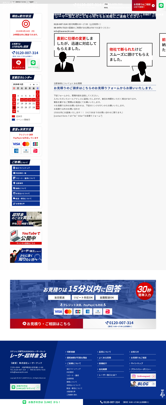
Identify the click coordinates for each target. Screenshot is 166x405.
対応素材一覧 (21, 173)
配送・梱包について (24, 198)
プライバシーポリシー (141, 369)
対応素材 (70, 372)
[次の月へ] (37, 84)
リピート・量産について (25, 178)
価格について (21, 188)
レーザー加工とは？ (108, 375)
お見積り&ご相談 (139, 357)
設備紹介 (103, 363)
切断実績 (71, 351)
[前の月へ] (30, 84)
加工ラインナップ (23, 168)
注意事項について (62, 83)
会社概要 (103, 369)
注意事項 (19, 183)
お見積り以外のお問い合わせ (67, 108)
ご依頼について (74, 363)
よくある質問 (76, 83)
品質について (105, 351)
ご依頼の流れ (72, 395)
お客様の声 (20, 203)
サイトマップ (137, 363)
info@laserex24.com (19, 372)
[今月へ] (33, 84)
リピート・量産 (73, 375)
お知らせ (135, 351)
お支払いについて (23, 193)
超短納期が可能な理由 (77, 357)
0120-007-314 (20, 369)
